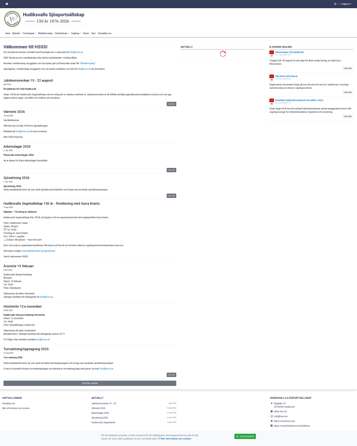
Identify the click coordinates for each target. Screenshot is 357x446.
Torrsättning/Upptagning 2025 (26, 349)
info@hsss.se (76, 52)
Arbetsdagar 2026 (17, 146)
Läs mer (171, 104)
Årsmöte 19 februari (18, 266)
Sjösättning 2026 (16, 178)
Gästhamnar (61, 33)
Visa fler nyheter (90, 383)
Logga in (345, 4)
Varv (93, 33)
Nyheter (16, 33)
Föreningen (28, 33)
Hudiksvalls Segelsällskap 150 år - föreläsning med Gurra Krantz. (52, 203)
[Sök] (336, 4)
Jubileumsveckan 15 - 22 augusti (28, 80)
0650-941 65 (280, 411)
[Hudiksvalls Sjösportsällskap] (45, 18)
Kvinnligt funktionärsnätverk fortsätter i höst (299, 100)
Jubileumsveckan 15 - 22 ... (104, 403)
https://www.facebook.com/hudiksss (292, 425)
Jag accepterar (246, 436)
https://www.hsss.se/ (284, 421)
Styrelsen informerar (286, 76)
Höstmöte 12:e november (22, 306)
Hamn (86, 33)
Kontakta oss (105, 33)
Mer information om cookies (16, 408)
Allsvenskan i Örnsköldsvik (289, 52)
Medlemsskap (45, 33)
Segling (75, 33)
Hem (7, 33)
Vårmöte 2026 (14, 112)
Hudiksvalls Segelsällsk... (103, 422)
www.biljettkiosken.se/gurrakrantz (38, 251)
